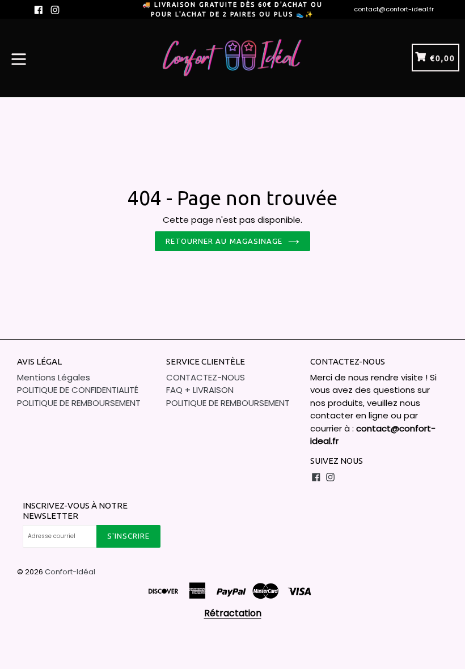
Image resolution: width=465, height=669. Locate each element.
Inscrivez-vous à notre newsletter (75, 510)
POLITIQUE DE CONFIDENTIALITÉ (77, 390)
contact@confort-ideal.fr (394, 9)
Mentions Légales (53, 377)
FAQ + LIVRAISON (200, 390)
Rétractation (232, 613)
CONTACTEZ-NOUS (205, 377)
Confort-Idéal (70, 571)
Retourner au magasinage (224, 241)
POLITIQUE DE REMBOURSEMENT (79, 403)
